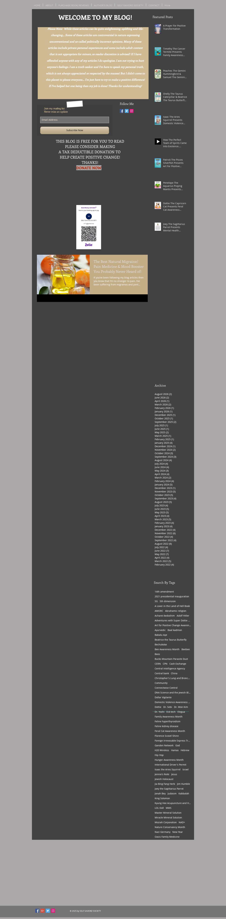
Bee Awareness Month (167, 649)
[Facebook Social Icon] (37, 911)
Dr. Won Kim (181, 707)
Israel (185, 769)
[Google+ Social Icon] (43, 911)
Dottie (158, 707)
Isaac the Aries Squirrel (168, 769)
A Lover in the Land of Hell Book (172, 606)
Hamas (175, 750)
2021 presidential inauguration (172, 596)
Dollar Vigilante (163, 697)
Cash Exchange (177, 663)
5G (156, 601)
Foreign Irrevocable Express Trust (173, 740)
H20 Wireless (162, 750)
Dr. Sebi (167, 707)
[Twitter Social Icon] (127, 111)
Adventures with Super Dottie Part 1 (173, 620)
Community (161, 683)
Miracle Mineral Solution (168, 817)
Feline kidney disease (166, 726)
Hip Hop (159, 755)
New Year (177, 831)
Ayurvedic (160, 630)
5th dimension (168, 601)
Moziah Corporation (166, 822)
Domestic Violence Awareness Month (173, 702)
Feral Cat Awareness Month (170, 731)
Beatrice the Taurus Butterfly (170, 639)
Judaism (172, 793)
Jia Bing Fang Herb (165, 783)
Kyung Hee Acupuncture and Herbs (173, 803)
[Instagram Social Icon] (132, 111)
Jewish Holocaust (164, 779)
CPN (165, 663)
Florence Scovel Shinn (167, 735)
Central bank (162, 673)
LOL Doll (159, 807)
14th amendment (164, 591)
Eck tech (171, 711)
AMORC (159, 610)
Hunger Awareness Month (169, 759)
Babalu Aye (161, 634)
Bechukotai (161, 644)
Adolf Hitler (183, 615)
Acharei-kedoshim (165, 615)
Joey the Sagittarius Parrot (169, 788)
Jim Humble (183, 783)
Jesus (174, 774)
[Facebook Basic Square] (122, 111)
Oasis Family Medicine (167, 836)
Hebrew (185, 750)
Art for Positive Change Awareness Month (173, 625)
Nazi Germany (162, 831)
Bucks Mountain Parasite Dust (171, 658)
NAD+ (182, 822)
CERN (158, 663)
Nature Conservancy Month (170, 827)
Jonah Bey (160, 793)
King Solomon (162, 798)
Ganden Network (164, 745)
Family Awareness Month (168, 716)
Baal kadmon (175, 630)
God (177, 745)
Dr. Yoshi (159, 711)
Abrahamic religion (175, 610)
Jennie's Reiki (162, 774)
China (174, 673)
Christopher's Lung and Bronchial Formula (173, 678)
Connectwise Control (166, 687)
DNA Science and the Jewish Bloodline (173, 692)
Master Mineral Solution (168, 812)
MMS (168, 807)
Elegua (181, 711)
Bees (157, 654)
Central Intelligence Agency (170, 668)
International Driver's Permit (170, 764)
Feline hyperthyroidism (167, 721)
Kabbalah (184, 793)
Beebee (185, 649)
